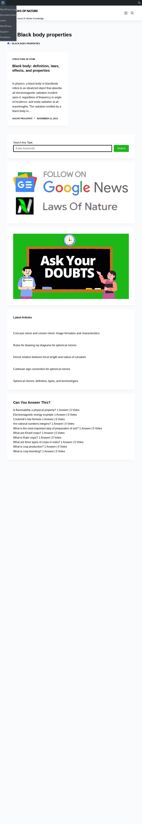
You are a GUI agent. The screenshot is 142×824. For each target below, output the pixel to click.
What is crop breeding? (27, 451)
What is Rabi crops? (25, 437)
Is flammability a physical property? (34, 410)
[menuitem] (3, 3)
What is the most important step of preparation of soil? (46, 428)
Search (121, 148)
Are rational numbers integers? (32, 423)
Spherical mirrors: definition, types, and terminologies (45, 381)
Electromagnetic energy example (33, 414)
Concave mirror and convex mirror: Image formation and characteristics (56, 333)
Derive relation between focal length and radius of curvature (49, 357)
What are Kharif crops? (27, 432)
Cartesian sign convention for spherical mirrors (41, 369)
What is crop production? (28, 446)
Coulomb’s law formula (27, 419)
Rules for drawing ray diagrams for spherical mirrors (44, 345)
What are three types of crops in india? (36, 442)
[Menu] (125, 13)
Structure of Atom (23, 59)
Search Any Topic (23, 142)
